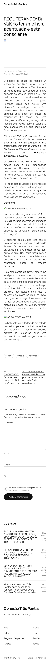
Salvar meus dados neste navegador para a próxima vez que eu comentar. (23, 488)
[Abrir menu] (44, 4)
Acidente (7, 74)
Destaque (16, 74)
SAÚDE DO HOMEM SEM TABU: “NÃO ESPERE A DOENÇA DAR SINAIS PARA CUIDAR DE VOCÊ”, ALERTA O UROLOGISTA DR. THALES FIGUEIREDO (20, 536)
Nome (7, 453)
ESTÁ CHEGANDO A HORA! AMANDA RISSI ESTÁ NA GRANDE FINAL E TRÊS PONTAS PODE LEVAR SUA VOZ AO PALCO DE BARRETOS (20, 571)
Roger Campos (19, 71)
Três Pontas (25, 74)
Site (5, 476)
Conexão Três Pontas (15, 4)
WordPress (42, 658)
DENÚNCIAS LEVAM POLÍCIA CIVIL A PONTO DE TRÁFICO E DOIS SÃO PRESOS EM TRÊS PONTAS (18, 554)
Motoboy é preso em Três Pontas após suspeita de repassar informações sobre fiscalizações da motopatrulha (20, 588)
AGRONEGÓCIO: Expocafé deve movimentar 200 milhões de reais (11, 378)
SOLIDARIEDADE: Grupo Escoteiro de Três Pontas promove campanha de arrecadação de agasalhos (33, 377)
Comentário (9, 422)
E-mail (7, 464)
